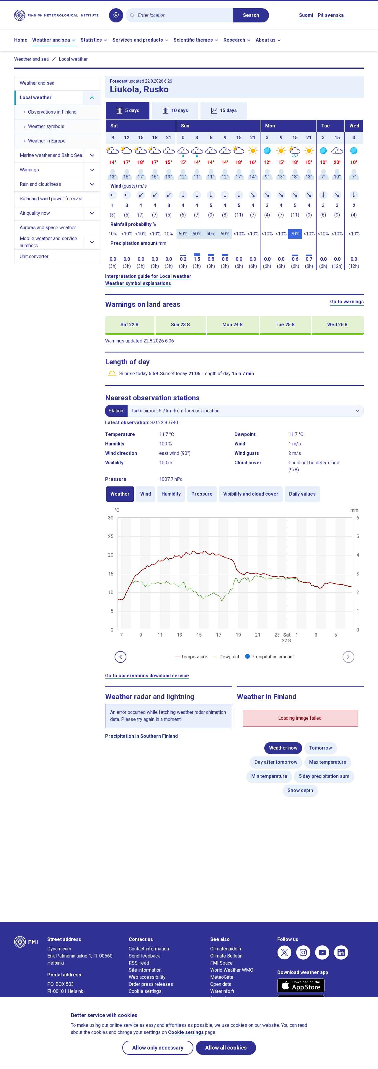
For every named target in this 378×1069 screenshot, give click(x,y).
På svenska (331, 15)
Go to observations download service (147, 675)
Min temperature (269, 776)
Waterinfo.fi (222, 991)
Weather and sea (51, 40)
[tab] (127, 110)
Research (234, 40)
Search (251, 15)
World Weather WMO (231, 970)
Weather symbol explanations (138, 283)
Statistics (91, 40)
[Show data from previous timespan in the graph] (120, 657)
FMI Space (221, 963)
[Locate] (116, 15)
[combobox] (183, 15)
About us (266, 40)
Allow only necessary (157, 1048)
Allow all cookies (226, 1048)
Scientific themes (193, 40)
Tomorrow (320, 748)
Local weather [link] (73, 59)
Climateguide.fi (225, 949)
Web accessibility (147, 977)
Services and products (138, 40)
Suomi (306, 15)
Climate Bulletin (226, 956)
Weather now (283, 748)
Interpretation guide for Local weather (148, 276)
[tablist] (234, 110)
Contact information (149, 949)
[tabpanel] (234, 194)
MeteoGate (221, 977)
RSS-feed (139, 963)
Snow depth (300, 790)
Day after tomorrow (276, 762)
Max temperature (327, 762)
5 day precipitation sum (324, 776)
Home (20, 40)
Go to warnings (347, 301)
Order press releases (151, 984)
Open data (220, 984)
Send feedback (144, 956)
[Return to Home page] (56, 15)
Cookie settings (145, 991)
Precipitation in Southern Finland (141, 736)
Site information (145, 970)
